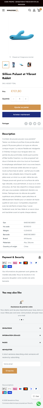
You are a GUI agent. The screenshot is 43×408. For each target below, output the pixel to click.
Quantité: (6, 99)
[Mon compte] (34, 10)
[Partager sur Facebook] (26, 123)
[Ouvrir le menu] (3, 10)
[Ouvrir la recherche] (29, 10)
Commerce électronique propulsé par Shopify (17, 403)
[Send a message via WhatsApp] (39, 404)
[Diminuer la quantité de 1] (13, 99)
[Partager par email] (39, 123)
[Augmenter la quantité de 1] (25, 99)
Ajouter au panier (21, 107)
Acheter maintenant (21, 114)
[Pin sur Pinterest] (30, 123)
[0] (38, 10)
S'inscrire (10, 371)
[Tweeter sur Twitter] (34, 123)
